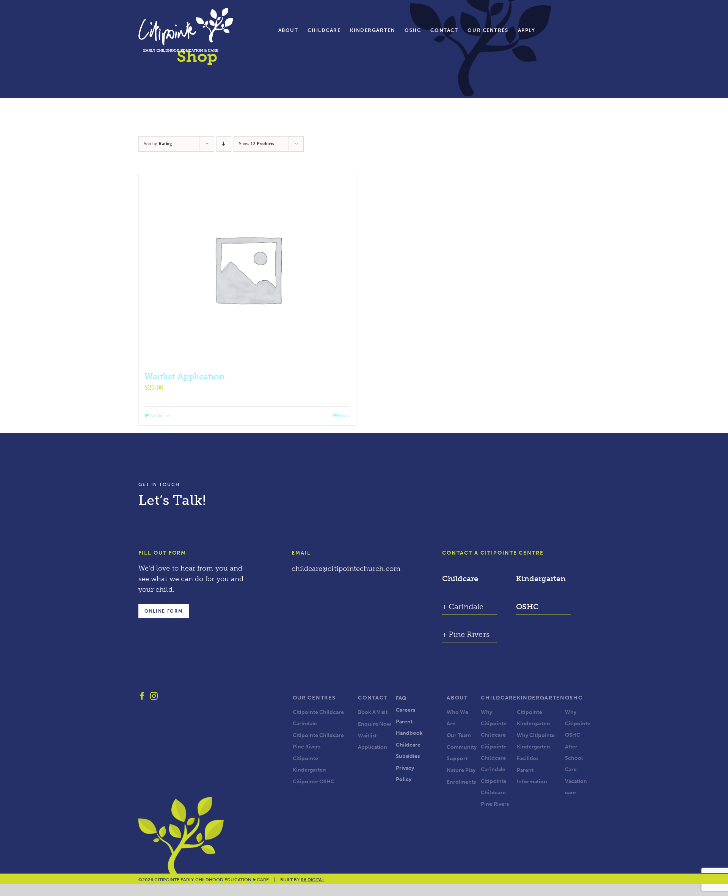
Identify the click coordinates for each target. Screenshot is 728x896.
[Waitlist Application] (247, 269)
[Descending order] (224, 144)
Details (344, 415)
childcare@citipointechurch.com (346, 568)
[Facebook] (142, 696)
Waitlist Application (184, 376)
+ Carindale (462, 606)
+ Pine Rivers (465, 634)
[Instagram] (154, 696)
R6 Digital (313, 879)
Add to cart (160, 415)
